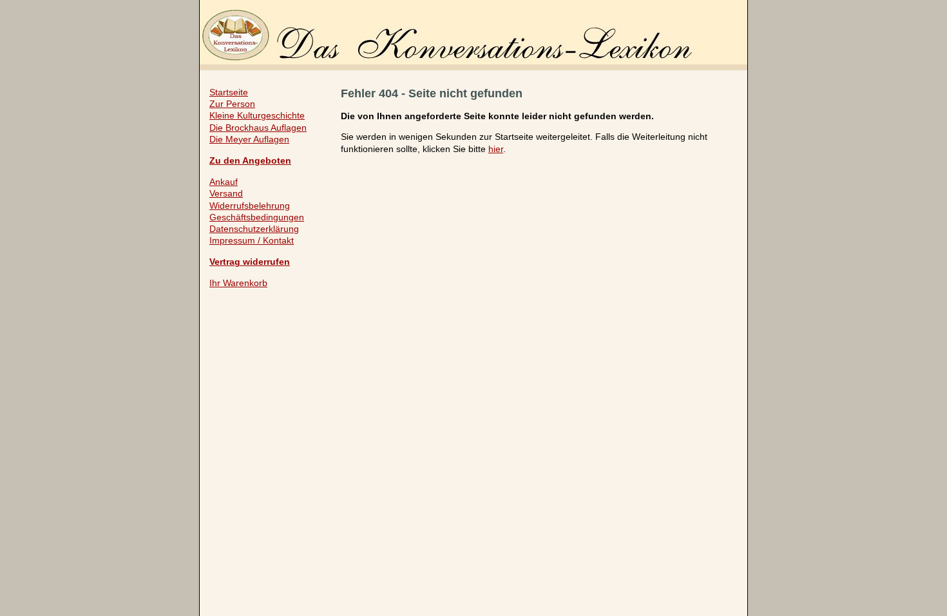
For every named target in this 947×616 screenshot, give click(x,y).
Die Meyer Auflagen (249, 139)
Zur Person (232, 104)
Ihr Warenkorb (238, 283)
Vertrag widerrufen (249, 261)
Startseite (228, 92)
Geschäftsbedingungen (256, 217)
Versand (226, 193)
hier (495, 149)
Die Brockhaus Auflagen (258, 127)
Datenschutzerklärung (254, 229)
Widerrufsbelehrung (249, 205)
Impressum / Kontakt (251, 240)
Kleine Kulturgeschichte (257, 115)
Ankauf (223, 182)
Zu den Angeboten (250, 160)
